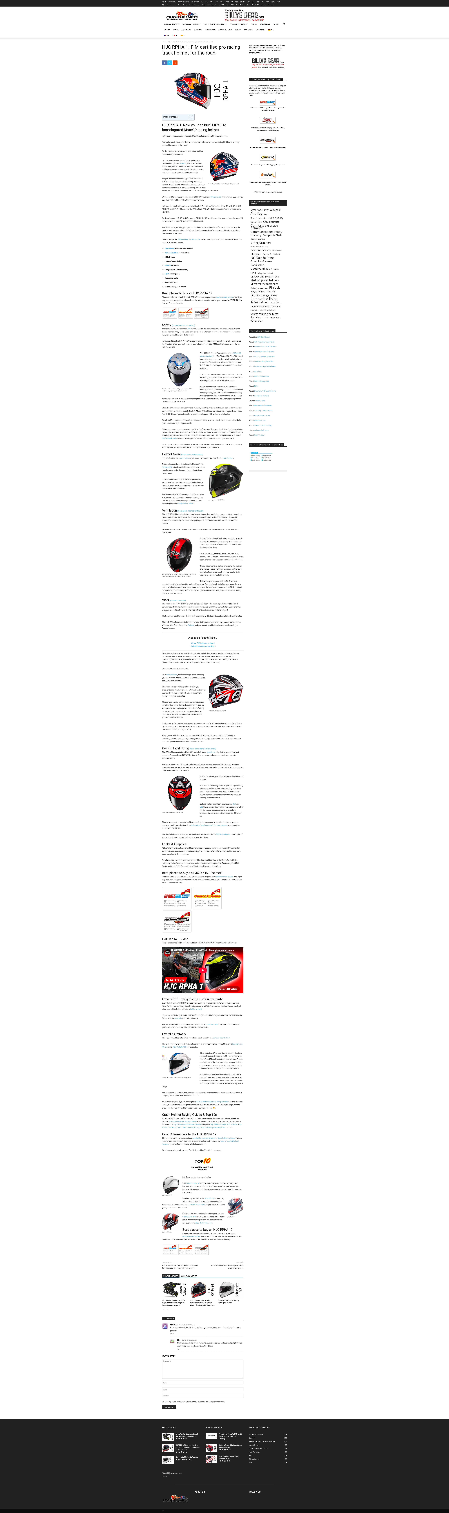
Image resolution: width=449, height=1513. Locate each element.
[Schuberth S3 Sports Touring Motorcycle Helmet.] (230, 1289)
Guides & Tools (170, 24)
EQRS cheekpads (223, 834)
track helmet (228, 458)
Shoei (190, 5)
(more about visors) (178, 600)
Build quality (275, 218)
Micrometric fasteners (264, 284)
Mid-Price (248, 30)
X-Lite (203, 5)
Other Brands (195, 1)
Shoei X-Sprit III (192, 1183)
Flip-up (254, 24)
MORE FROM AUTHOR (189, 1276)
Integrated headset (265, 273)
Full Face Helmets (239, 24)
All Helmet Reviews (183, 1)
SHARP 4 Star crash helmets (265, 306)
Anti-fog (256, 213)
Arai (217, 1)
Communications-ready (266, 231)
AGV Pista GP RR (179, 1047)
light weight (167, 467)
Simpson (197, 5)
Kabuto (242, 1)
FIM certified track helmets (189, 239)
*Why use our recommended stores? (268, 192)
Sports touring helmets (264, 314)
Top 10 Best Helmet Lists (215, 24)
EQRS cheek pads (169, 438)
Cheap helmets (271, 222)
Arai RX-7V (209, 1198)
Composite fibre (171, 253)
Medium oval (272, 276)
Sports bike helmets (267, 310)
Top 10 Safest (232, 1124)
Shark (185, 5)
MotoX (167, 30)
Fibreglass (255, 254)
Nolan (273, 1)
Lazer (248, 1)
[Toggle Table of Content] (189, 117)
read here (211, 752)
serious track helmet (221, 1038)
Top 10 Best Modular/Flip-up (188, 1127)
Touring (197, 30)
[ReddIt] (175, 62)
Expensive (260, 30)
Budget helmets (258, 218)
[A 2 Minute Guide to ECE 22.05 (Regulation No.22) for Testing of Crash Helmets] (211, 1436)
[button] (284, 24)
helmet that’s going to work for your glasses (209, 825)
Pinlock (168, 265)
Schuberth (165, 5)
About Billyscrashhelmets (172, 1473)
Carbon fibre (256, 222)
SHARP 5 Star (254, 310)
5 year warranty (211, 1024)
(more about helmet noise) (192, 455)
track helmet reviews (226, 1138)
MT (262, 1)
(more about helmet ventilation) (190, 511)
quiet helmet (185, 458)
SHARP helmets (225, 30)
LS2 (253, 1)
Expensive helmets (260, 250)
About (164, 1)
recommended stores (224, 297)
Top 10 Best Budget (218, 1124)
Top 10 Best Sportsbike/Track (213, 1127)
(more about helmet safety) (183, 325)
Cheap (238, 30)
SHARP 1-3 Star (276, 303)
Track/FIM (186, 30)
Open (275, 24)
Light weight (257, 276)
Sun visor (256, 317)
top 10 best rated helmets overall (187, 1124)
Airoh (211, 1)
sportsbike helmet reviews (203, 1138)
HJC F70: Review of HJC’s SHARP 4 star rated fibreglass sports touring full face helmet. (180, 1266)
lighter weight (196, 1009)
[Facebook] (164, 62)
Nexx (267, 1)
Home (164, 42)
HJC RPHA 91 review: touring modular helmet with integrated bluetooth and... (188, 1447)
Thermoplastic (272, 317)
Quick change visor (263, 295)
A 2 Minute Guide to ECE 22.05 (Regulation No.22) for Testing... (230, 1436)
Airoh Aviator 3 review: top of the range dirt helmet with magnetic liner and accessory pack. (173, 1302)
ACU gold (275, 210)
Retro (175, 30)
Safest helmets (259, 302)
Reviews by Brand (191, 24)
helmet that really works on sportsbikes (212, 1102)
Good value (257, 265)
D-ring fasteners (260, 242)
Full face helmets (262, 257)
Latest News (171, 1)
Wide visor (257, 321)
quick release (171, 675)
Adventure (265, 24)
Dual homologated (256, 246)
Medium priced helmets (264, 280)
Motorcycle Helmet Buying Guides (183, 1121)
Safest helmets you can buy (203, 646)
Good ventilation (261, 268)
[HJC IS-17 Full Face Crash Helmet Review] (211, 1459)
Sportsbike (169, 248)
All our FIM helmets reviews (202, 643)
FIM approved (215, 197)
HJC (232, 1)
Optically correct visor (259, 288)
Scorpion (173, 5)
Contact (165, 1476)
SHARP (183, 163)
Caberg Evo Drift (189, 1217)
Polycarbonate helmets (262, 291)
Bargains (266, 214)
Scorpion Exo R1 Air (185, 504)
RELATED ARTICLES (170, 1276)
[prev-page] (163, 1309)
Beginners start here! (268, 5)
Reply (172, 1334)
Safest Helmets (212, 5)
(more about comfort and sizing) (203, 749)
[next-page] (167, 1309)
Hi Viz (253, 273)
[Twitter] (169, 62)
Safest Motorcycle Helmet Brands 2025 (247, 5)
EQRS (267, 246)
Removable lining (264, 299)
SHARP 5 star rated (197, 1204)
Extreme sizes (276, 250)
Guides (276, 269)
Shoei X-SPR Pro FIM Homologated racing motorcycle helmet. (227, 1266)
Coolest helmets (257, 239)
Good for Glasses (261, 261)
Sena (179, 5)
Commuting (210, 30)
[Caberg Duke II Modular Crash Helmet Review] (211, 1448)
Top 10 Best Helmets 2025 (226, 5)
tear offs (178, 1018)
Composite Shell (272, 235)
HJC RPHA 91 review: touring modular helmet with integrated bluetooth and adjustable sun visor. (202, 1302)
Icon (236, 1)
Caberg (227, 1)
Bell (221, 1)
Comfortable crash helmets (264, 226)
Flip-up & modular (272, 254)
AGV (206, 1)
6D (202, 1)
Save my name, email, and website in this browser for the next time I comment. (195, 1402)
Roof (278, 1)
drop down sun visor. (204, 1223)
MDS (258, 1)
